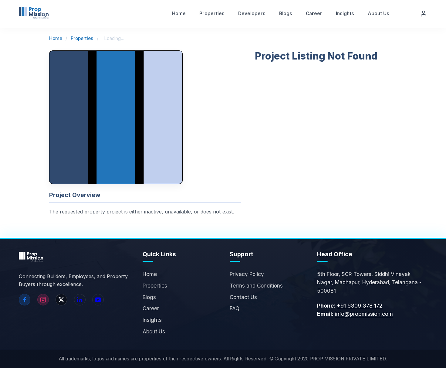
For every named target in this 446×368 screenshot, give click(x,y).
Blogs (285, 13)
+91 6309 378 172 (360, 305)
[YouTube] (98, 299)
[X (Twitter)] (61, 299)
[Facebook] (24, 299)
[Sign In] (423, 13)
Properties (212, 13)
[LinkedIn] (80, 299)
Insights (345, 13)
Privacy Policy (247, 274)
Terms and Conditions (256, 285)
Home (179, 13)
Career (314, 13)
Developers (251, 13)
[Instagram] (43, 299)
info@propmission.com (364, 314)
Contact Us (243, 297)
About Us (378, 13)
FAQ (234, 308)
